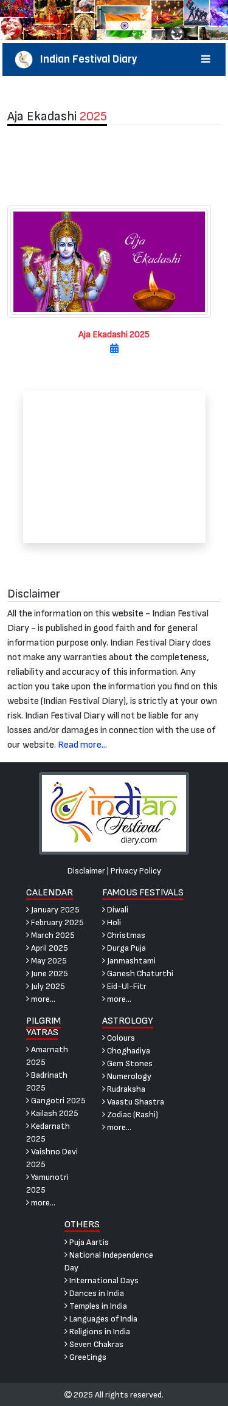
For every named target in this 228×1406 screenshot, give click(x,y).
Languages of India (102, 1319)
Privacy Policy (136, 871)
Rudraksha (125, 1089)
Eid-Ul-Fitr (126, 986)
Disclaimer (86, 871)
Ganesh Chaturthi (139, 973)
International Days (103, 1280)
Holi (113, 922)
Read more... (82, 745)
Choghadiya (127, 1051)
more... (42, 999)
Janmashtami (130, 961)
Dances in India (95, 1293)
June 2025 (48, 973)
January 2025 (54, 910)
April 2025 (48, 948)
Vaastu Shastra (134, 1102)
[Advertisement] (114, 165)
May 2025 (48, 961)
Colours (120, 1038)
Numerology (128, 1076)
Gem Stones (129, 1063)
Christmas (125, 935)
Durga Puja (125, 948)
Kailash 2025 (53, 1113)
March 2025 (52, 935)
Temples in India (97, 1306)
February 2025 (56, 922)
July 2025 (47, 986)
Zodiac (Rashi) (131, 1114)
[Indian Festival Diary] (114, 812)
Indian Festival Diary (85, 59)
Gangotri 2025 (57, 1100)
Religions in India (98, 1331)
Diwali (116, 910)
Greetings (86, 1357)
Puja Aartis (88, 1242)
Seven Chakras (95, 1344)
